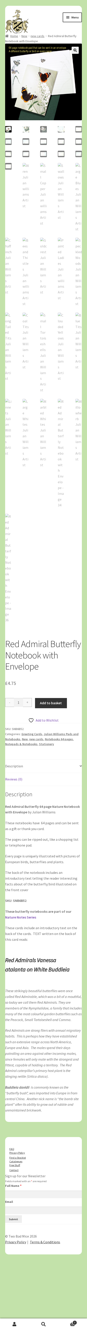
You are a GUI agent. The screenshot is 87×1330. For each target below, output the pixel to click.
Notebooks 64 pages (59, 739)
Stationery (46, 744)
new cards (37, 36)
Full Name (13, 1186)
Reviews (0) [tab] (13, 779)
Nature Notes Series (20, 917)
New (24, 36)
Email (9, 1202)
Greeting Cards (31, 734)
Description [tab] (14, 766)
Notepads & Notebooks (21, 744)
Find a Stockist (17, 1157)
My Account (14, 1324)
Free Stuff (14, 1165)
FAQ (11, 1149)
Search (43, 1324)
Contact (14, 1170)
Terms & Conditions (45, 1242)
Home (14, 36)
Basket (66, 1321)
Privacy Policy (17, 1152)
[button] (75, 50)
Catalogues (15, 1161)
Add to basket (51, 703)
